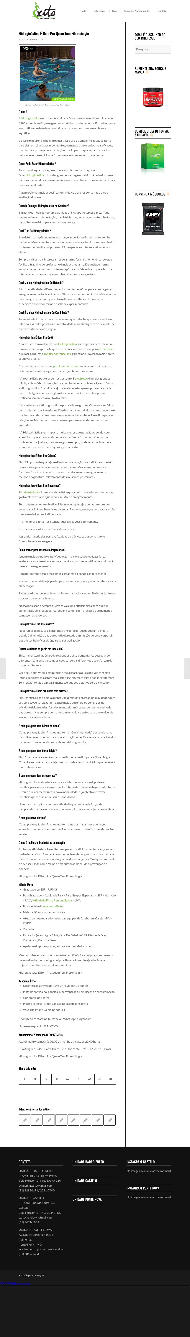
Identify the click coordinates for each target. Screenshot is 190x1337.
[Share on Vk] (89, 1079)
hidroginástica (30, 118)
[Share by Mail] (110, 1079)
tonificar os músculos (57, 353)
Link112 (5, 1283)
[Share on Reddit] (100, 1079)
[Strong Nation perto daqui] (49, 1120)
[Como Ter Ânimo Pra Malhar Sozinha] (61, 1120)
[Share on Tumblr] (78, 1079)
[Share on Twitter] (35, 1079)
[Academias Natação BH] (85, 1120)
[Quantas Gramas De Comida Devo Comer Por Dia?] (98, 1120)
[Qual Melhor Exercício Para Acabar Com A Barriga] (37, 1120)
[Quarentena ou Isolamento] (24, 1120)
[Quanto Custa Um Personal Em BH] (73, 1120)
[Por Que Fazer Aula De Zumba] (110, 1120)
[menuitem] (84, 11)
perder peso (106, 349)
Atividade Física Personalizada (52, 900)
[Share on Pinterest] (57, 1079)
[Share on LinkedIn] (67, 1079)
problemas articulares (67, 366)
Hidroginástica (67, 344)
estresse (82, 378)
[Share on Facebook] (24, 1079)
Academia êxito (21, 1283)
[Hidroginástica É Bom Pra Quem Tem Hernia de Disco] (3, 668)
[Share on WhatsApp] (46, 1079)
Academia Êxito (53, 906)
